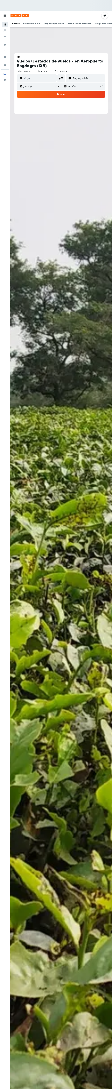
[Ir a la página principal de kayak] (19, 15)
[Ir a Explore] (5, 45)
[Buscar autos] (5, 37)
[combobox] (61, 71)
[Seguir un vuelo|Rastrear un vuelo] (5, 51)
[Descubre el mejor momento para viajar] (5, 57)
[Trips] (5, 65)
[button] (5, 15)
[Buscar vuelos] (5, 24)
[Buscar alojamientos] (5, 30)
